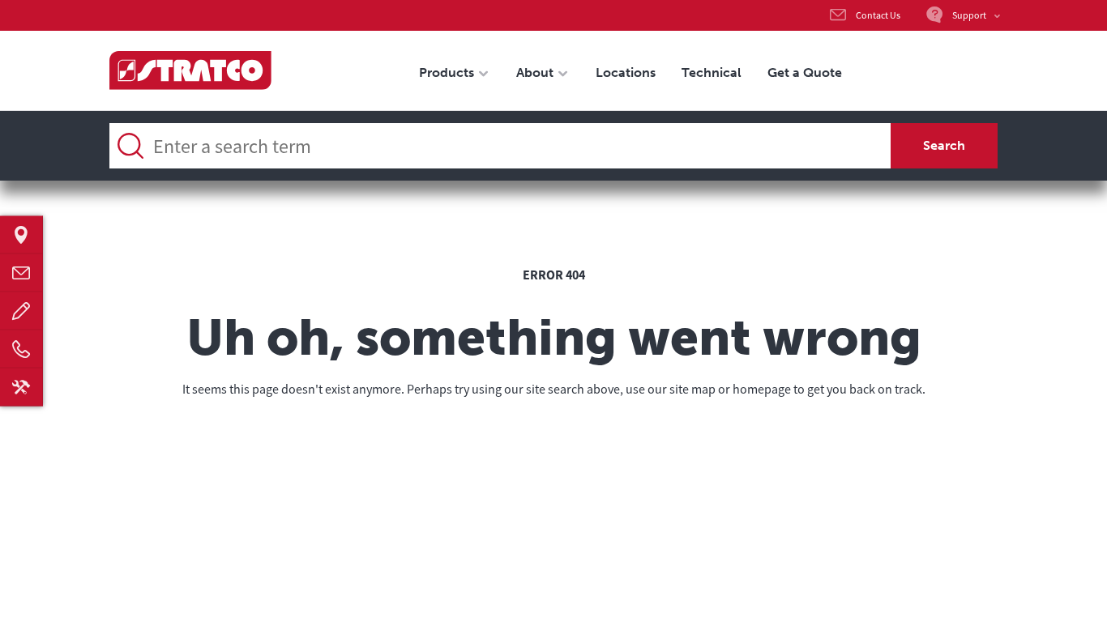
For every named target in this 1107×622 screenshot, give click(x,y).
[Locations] (21, 235)
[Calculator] (21, 388)
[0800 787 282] (21, 349)
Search (944, 145)
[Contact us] (21, 273)
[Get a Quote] (21, 311)
